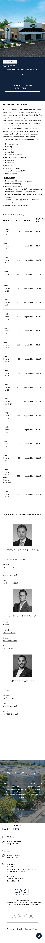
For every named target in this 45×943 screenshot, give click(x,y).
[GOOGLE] (31, 916)
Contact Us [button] (22, 809)
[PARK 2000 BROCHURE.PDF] (22, 87)
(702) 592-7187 (9, 567)
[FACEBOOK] (14, 916)
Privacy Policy (31, 929)
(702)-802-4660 (12, 857)
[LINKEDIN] (25, 916)
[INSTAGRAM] (20, 916)
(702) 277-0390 (9, 633)
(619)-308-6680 (12, 844)
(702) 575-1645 (9, 698)
